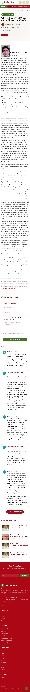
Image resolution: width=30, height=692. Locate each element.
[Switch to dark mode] (23, 2)
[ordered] (5, 319)
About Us (3, 616)
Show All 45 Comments (15, 511)
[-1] (18, 317)
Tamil (2, 660)
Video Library (4, 631)
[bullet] (7, 319)
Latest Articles (5, 628)
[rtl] (15, 317)
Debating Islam (5, 643)
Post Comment (16, 339)
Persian (3, 667)
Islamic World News (6, 638)
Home (2, 10)
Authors (3, 618)
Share (5, 35)
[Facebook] (2, 605)
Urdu (2, 651)
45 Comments (6, 30)
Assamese (4, 662)
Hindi (2, 653)
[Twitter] (6, 605)
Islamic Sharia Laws (11, 10)
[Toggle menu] (27, 2)
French (3, 669)
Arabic (2, 655)
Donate (3, 677)
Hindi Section (4, 636)
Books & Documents (6, 640)
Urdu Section (4, 633)
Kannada (3, 665)
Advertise (3, 680)
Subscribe (24, 575)
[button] (12, 317)
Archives (3, 620)
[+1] (20, 317)
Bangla (3, 658)
